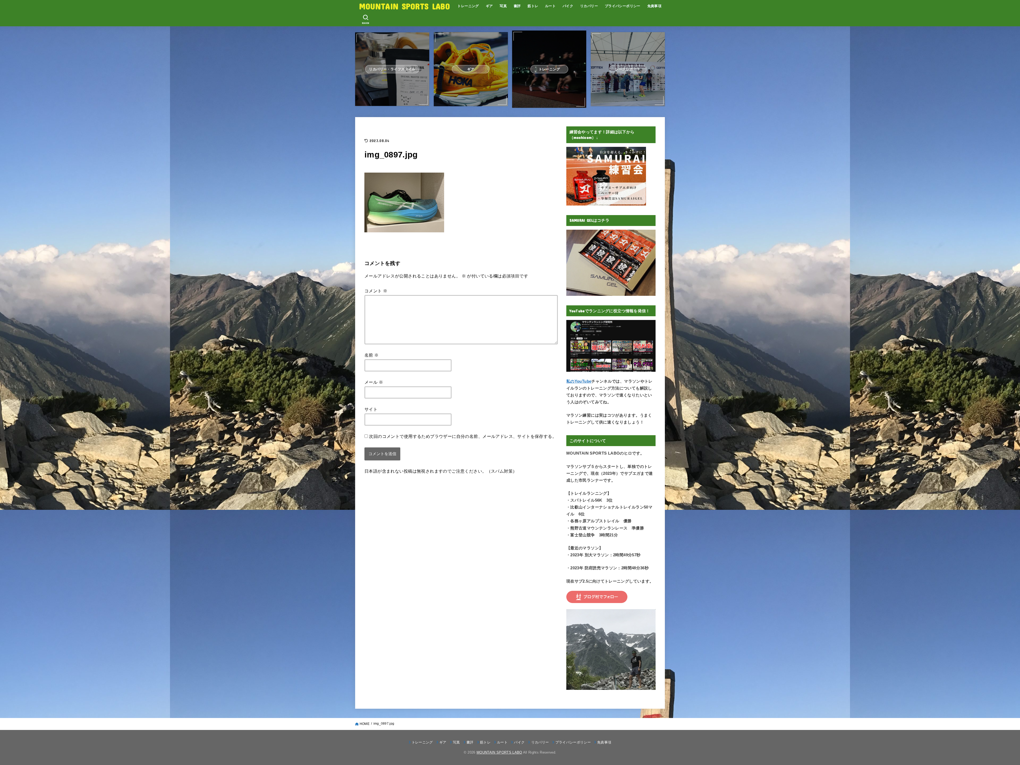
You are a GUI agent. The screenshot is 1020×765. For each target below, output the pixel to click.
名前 (371, 355)
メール (373, 382)
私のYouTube (578, 381)
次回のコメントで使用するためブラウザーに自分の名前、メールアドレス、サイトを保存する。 (462, 436)
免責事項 (654, 6)
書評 (517, 6)
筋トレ (533, 6)
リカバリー (589, 6)
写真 (503, 6)
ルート (550, 6)
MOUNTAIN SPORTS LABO (404, 6)
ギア (489, 6)
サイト (370, 409)
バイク (568, 6)
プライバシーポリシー (622, 6)
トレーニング (468, 6)
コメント (375, 290)
